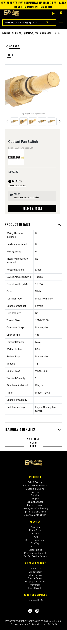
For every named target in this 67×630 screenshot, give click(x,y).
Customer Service (35, 563)
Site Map (35, 543)
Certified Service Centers (35, 556)
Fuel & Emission (35, 505)
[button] (53, 13)
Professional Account (35, 553)
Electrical (35, 495)
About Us (35, 521)
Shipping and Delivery (35, 581)
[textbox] (20, 22)
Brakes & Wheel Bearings (35, 485)
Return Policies (35, 575)
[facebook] (30, 611)
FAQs (35, 537)
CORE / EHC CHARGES (35, 594)
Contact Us (35, 568)
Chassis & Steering (35, 489)
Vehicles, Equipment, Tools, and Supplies (34, 33)
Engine (35, 498)
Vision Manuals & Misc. (35, 515)
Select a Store (32, 208)
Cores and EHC (35, 600)
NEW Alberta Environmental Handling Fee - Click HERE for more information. (33, 5)
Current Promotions (35, 540)
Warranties (35, 585)
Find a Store (35, 530)
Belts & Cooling (35, 482)
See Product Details (17, 185)
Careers (35, 546)
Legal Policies (35, 550)
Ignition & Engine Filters (35, 511)
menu (61, 22)
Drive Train (35, 492)
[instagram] (37, 611)
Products (35, 476)
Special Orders (35, 578)
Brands (6, 33)
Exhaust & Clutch (35, 502)
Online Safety (35, 572)
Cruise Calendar (35, 588)
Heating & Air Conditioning (35, 508)
